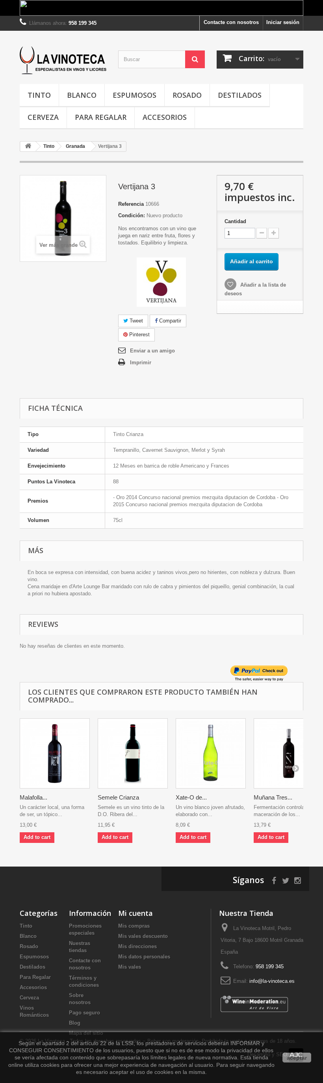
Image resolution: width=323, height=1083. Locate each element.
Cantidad (235, 221)
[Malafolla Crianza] (55, 753)
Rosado (187, 95)
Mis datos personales (144, 957)
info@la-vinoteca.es (272, 981)
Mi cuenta (135, 913)
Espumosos (134, 95)
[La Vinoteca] (63, 60)
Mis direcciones (137, 946)
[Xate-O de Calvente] (211, 753)
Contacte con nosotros (231, 22)
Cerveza (43, 117)
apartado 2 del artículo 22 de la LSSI (88, 1043)
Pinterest (139, 334)
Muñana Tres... (273, 797)
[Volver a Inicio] (27, 146)
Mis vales (129, 967)
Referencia (131, 204)
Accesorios (165, 117)
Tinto (39, 95)
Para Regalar (100, 117)
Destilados (240, 95)
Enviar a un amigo (152, 351)
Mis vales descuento (143, 936)
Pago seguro (84, 1013)
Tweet (135, 321)
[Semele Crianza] (133, 753)
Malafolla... (33, 797)
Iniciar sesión (282, 22)
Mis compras (134, 926)
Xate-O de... (191, 797)
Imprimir (140, 362)
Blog (74, 1023)
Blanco (82, 95)
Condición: (131, 215)
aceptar (297, 1058)
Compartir (169, 321)
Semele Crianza (118, 797)
